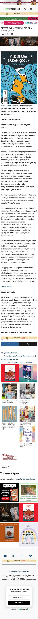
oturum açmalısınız (27, 479)
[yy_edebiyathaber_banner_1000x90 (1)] (19, 339)
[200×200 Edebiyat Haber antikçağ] (9, 521)
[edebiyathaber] (19, 20)
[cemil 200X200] (28, 501)
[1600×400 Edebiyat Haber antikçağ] (19, 45)
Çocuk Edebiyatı (11, 353)
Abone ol (19, 603)
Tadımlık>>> (6, 287)
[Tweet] (28, 344)
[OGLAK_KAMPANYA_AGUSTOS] (10, 382)
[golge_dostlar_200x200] (28, 382)
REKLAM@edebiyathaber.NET (19, 571)
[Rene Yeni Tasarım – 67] (28, 546)
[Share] (10, 344)
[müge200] (9, 501)
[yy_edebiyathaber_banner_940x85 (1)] (19, 15)
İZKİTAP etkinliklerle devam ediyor (18, 362)
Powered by (14, 609)
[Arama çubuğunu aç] (25, 9)
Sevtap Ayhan (7, 106)
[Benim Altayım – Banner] (9, 541)
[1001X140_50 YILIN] (19, 5)
